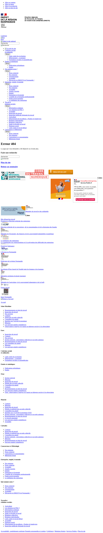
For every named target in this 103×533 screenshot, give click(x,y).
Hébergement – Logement (17, 58)
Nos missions (13, 75)
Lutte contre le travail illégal (18, 128)
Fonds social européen (16, 98)
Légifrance (50, 531)
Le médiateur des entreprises (18, 100)
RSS (2, 39)
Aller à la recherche (11, 6)
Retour (7, 54)
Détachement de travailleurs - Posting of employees (25, 119)
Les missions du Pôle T (16, 110)
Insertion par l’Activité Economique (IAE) (18, 413)
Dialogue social (14, 126)
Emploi (11, 93)
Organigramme (13, 76)
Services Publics (71, 531)
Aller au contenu (10, 2)
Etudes (11, 67)
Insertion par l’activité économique (16, 321)
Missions (7, 323)
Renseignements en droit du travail (16, 310)
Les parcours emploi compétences (15, 325)
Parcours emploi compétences (14, 442)
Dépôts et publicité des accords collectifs (17, 409)
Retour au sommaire (9, 167)
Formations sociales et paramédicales (20, 60)
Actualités (12, 78)
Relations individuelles (16, 120)
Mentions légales (60, 531)
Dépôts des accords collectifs (14, 383)
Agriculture (12, 117)
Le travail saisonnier (11, 418)
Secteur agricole (10, 378)
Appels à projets (14, 91)
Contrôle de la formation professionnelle (21, 97)
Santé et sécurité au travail (17, 124)
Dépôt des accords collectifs (14, 317)
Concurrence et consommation (18, 137)
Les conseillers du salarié (13, 343)
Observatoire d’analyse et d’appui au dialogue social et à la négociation (27, 326)
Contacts (7, 316)
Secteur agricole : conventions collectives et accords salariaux (24, 340)
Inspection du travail (15, 113)
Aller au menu (9, 4)
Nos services (9, 314)
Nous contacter (13, 73)
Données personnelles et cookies (35, 531)
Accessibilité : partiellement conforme (13, 531)
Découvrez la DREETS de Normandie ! (21, 80)
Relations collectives (15, 122)
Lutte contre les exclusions (17, 56)
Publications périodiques (16, 65)
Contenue (4, 36)
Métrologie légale (14, 139)
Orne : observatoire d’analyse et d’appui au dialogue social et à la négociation (29, 392)
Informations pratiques (16, 108)
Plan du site (5, 162)
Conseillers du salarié (11, 319)
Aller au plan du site (11, 8)
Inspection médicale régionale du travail (21, 115)
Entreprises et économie (16, 95)
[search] (10, 43)
